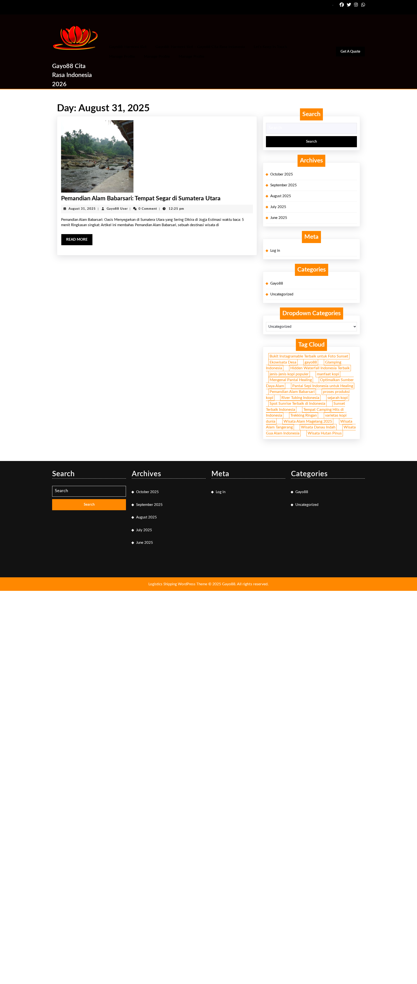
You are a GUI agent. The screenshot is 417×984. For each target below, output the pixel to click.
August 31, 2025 (82, 208)
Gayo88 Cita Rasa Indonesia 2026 (72, 75)
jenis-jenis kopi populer (289, 374)
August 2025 (280, 196)
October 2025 (281, 174)
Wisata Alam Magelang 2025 (308, 421)
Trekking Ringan (303, 415)
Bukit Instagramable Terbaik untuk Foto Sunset (309, 356)
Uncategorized (281, 294)
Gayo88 (276, 283)
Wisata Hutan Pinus (325, 433)
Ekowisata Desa (283, 362)
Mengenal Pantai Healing (291, 380)
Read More (79, 241)
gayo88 (311, 362)
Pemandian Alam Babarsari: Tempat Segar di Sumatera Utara (141, 198)
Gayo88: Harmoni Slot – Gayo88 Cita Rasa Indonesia (200, 47)
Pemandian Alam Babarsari (292, 392)
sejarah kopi (337, 398)
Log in (275, 250)
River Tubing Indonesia (300, 398)
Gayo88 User (117, 208)
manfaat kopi (328, 374)
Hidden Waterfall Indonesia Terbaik (320, 368)
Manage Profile (122, 56)
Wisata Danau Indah (318, 427)
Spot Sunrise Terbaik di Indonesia (297, 403)
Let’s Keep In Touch (270, 47)
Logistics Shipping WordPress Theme (178, 584)
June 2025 (278, 218)
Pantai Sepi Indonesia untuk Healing (322, 386)
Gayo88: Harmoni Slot (128, 47)
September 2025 (283, 185)
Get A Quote (353, 52)
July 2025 (278, 207)
